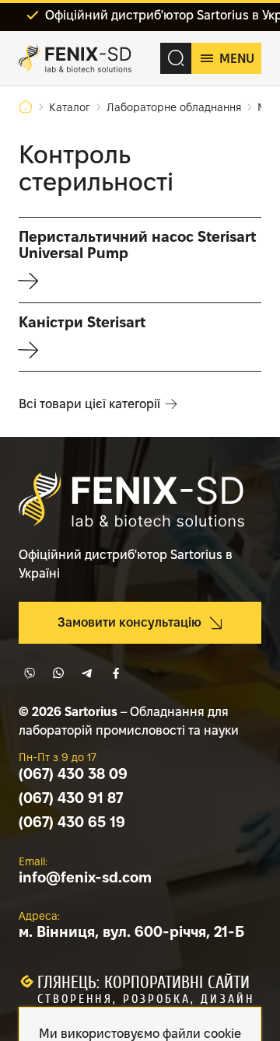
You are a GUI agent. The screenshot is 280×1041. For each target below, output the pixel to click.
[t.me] (87, 673)
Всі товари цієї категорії (89, 403)
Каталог (69, 107)
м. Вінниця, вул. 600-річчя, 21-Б (131, 932)
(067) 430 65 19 (72, 822)
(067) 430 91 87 (71, 798)
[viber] (29, 673)
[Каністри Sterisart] (140, 337)
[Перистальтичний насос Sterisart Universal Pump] (140, 259)
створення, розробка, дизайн (145, 998)
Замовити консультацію (129, 622)
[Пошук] (175, 58)
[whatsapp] (58, 673)
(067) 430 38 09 (73, 774)
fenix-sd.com (85, 877)
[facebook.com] (116, 673)
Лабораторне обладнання (174, 107)
